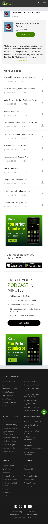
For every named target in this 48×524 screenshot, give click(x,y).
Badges (5, 489)
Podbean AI (6, 406)
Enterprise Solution (9, 388)
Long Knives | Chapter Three (16, 180)
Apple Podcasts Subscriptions (8, 433)
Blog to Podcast (29, 404)
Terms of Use (14, 515)
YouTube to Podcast (31, 407)
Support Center (8, 465)
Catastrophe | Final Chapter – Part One (20, 134)
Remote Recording (9, 402)
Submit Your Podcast (10, 437)
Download (25, 34)
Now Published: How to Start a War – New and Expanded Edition (21, 77)
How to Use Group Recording (31, 444)
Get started (24, 323)
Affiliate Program (30, 483)
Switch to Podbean (9, 441)
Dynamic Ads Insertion (10, 428)
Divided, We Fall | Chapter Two (17, 191)
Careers (27, 472)
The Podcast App (8, 395)
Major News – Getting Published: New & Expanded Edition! (21, 100)
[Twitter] (21, 507)
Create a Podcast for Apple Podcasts (31, 395)
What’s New (6, 469)
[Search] (39, 3)
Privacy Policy (17, 511)
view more (23, 60)
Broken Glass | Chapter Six (15, 145)
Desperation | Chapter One (15, 202)
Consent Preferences (31, 515)
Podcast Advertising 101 (33, 449)
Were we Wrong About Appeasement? (20, 88)
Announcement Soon (12, 111)
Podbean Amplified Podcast (9, 484)
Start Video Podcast (31, 385)
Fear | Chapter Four (12, 168)
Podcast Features (9, 381)
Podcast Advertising (9, 425)
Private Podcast (8, 392)
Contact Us (28, 486)
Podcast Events (8, 476)
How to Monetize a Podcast (31, 426)
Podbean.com (33, 518)
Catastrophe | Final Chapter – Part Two (20, 123)
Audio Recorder (8, 399)
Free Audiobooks (8, 448)
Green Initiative (29, 479)
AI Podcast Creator (31, 400)
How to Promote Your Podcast (32, 432)
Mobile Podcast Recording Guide (30, 438)
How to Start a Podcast (32, 421)
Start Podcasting (30, 381)
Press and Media (30, 476)
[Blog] (26, 507)
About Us (27, 465)
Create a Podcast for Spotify (31, 389)
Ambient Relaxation (9, 451)
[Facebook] (16, 507)
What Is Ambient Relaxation (30, 453)
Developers (6, 496)
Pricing (4, 385)
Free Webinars (7, 472)
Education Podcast (31, 411)
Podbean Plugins (8, 444)
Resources (6, 492)
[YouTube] (30, 507)
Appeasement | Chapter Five (16, 157)
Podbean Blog (29, 469)
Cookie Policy (30, 511)
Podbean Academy (9, 479)
